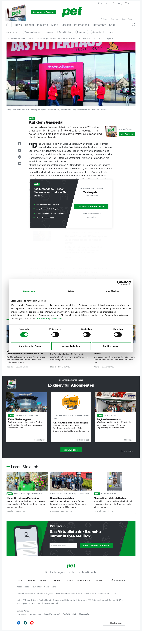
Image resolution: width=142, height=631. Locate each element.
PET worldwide (29, 600)
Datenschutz (57, 318)
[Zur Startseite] (71, 565)
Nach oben (116, 622)
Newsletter (105, 4)
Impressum (43, 318)
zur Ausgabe (71, 449)
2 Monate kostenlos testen (91, 206)
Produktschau (65, 32)
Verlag (55, 587)
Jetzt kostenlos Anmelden (96, 545)
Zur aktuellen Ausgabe (43, 12)
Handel (31, 580)
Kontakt (66, 614)
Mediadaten (84, 614)
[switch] (55, 334)
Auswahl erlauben (71, 346)
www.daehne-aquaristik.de (68, 593)
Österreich (97, 32)
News (20, 580)
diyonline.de (88, 593)
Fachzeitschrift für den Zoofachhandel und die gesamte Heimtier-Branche (37, 38)
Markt (57, 580)
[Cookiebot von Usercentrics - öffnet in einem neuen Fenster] (119, 283)
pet (18, 600)
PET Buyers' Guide (25, 603)
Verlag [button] (130, 19)
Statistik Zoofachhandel (47, 603)
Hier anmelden (91, 217)
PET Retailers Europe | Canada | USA (104, 600)
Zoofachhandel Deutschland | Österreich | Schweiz (62, 600)
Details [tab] (71, 291)
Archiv (99, 580)
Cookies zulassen (111, 346)
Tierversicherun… (32, 32)
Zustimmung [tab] (29, 291)
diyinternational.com (106, 593)
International (84, 580)
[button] (19, 143)
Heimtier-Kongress (44, 593)
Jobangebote (23, 587)
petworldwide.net (25, 593)
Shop (46, 587)
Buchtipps (82, 32)
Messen (68, 580)
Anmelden (131, 4)
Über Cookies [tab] (112, 291)
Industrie (44, 580)
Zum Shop (118, 4)
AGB (74, 614)
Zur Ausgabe (127, 134)
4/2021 (73, 38)
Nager (110, 32)
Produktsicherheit (52, 614)
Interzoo (49, 32)
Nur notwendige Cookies (30, 346)
